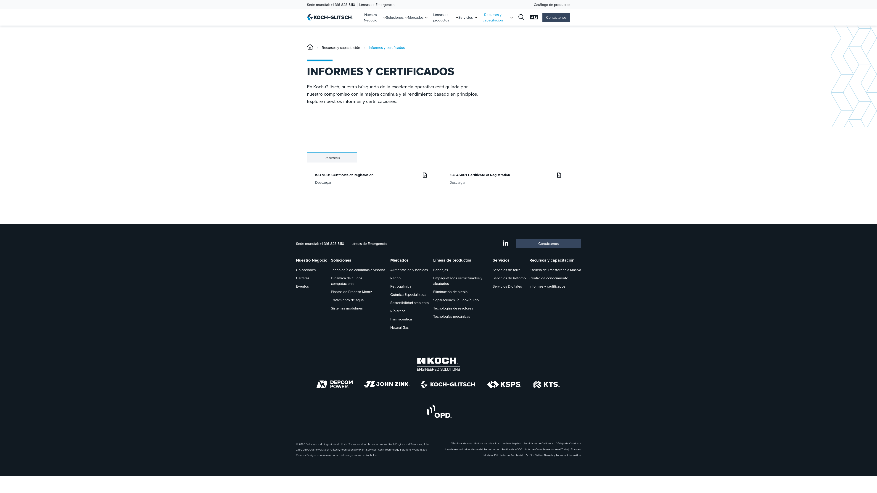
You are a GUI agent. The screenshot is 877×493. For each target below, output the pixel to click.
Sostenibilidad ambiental (410, 302)
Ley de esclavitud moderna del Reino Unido (472, 449)
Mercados (415, 17)
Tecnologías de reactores (453, 308)
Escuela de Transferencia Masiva (555, 269)
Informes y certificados (387, 47)
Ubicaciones (306, 269)
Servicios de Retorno (509, 278)
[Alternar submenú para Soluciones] (406, 17)
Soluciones (395, 17)
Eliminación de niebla (450, 291)
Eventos (302, 286)
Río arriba (397, 310)
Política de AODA (512, 449)
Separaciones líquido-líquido (456, 299)
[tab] (332, 157)
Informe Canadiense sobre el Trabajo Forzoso (553, 449)
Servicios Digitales (507, 286)
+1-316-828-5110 (343, 4)
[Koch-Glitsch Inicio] (331, 17)
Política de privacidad (487, 443)
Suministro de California (538, 443)
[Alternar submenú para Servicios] (475, 17)
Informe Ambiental (511, 455)
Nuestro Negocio (370, 17)
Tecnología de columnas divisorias (358, 269)
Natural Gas (399, 327)
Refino (395, 278)
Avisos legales (512, 443)
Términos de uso (461, 443)
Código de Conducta (568, 443)
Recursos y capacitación (493, 17)
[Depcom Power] (334, 384)
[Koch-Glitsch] (310, 47)
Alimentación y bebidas (409, 269)
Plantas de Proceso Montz (351, 291)
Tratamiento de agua (347, 299)
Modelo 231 (490, 455)
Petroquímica (400, 286)
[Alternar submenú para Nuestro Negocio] (384, 17)
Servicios (465, 17)
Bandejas (440, 269)
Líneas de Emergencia (376, 4)
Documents (332, 158)
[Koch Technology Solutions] (547, 384)
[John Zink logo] (387, 384)
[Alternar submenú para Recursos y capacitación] (511, 17)
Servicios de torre (506, 269)
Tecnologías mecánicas (451, 316)
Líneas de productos (441, 17)
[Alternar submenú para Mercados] (426, 17)
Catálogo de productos (552, 4)
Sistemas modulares (347, 308)
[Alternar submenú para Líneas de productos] (456, 17)
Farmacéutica (401, 319)
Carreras (302, 278)
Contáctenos (556, 17)
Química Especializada (408, 294)
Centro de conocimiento (548, 278)
